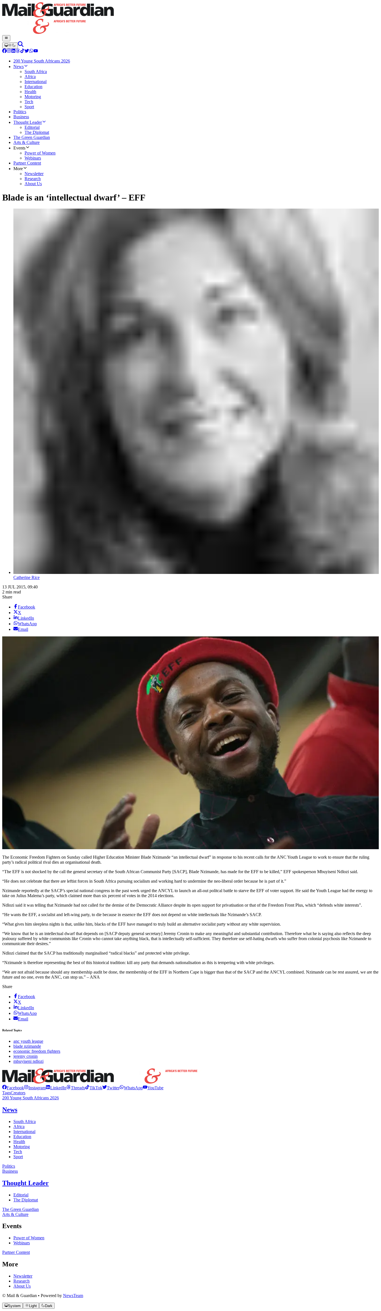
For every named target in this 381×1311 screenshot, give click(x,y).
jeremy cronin (25, 1056)
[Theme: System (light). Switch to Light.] (10, 45)
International (24, 1131)
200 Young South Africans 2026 (30, 1097)
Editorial (20, 1194)
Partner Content (16, 1252)
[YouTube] (35, 51)
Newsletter (22, 1276)
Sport (18, 1156)
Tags (6, 1092)
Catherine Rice (26, 577)
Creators (18, 1092)
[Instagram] (9, 51)
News (9, 1109)
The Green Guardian (20, 1209)
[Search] (20, 45)
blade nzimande (27, 1046)
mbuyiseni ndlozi (28, 1061)
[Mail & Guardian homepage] (190, 18)
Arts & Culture (15, 1214)
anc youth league (28, 1041)
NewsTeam (73, 1295)
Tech (17, 1151)
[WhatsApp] (31, 51)
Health (19, 1141)
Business (10, 1171)
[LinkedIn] (13, 51)
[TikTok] (22, 51)
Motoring (21, 1146)
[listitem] (13, 1087)
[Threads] (18, 51)
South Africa (24, 1121)
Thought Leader (25, 1183)
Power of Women (28, 1237)
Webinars (21, 1242)
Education (22, 1136)
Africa (19, 1126)
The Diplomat (25, 1199)
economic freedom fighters (36, 1051)
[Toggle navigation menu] (6, 38)
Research (21, 1281)
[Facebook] (4, 51)
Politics (8, 1166)
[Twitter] (27, 51)
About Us (22, 1286)
